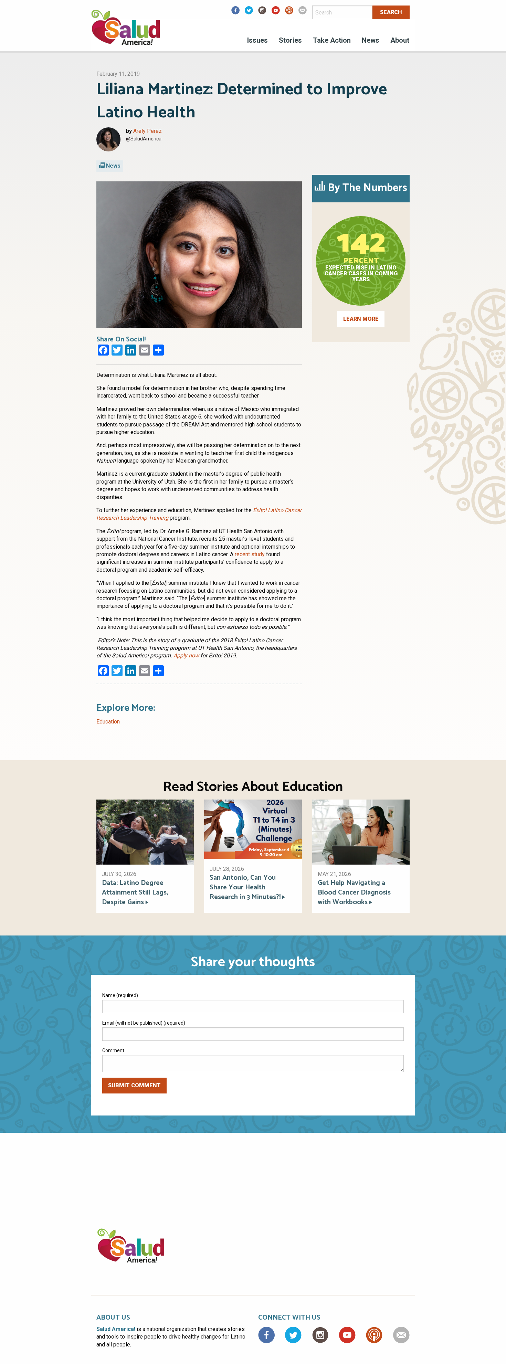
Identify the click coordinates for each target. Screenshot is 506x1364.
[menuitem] (257, 41)
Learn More (361, 319)
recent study (250, 554)
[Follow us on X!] (249, 12)
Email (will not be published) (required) (143, 1023)
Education (108, 721)
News (370, 40)
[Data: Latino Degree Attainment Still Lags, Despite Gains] (145, 831)
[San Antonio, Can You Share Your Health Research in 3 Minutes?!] (253, 829)
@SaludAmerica (143, 138)
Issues (257, 40)
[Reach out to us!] (302, 12)
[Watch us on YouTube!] (276, 12)
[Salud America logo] (125, 32)
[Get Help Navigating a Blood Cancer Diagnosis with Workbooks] (361, 831)
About (399, 40)
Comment (113, 1050)
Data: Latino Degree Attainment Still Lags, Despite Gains (135, 892)
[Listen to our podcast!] (289, 12)
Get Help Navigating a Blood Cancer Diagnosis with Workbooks (354, 892)
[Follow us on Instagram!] (262, 12)
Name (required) (120, 995)
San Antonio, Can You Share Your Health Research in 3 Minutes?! (245, 887)
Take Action (332, 40)
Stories (290, 40)
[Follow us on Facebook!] (235, 12)
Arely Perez (147, 131)
